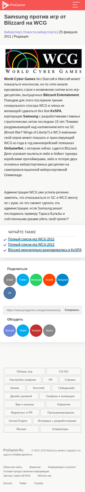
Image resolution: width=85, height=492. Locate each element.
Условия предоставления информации (26, 471)
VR (50, 379)
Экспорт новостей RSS (16, 475)
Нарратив (63, 404)
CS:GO (63, 371)
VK (9, 293)
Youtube (36, 330)
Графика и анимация (60, 396)
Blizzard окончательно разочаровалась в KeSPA (45, 250)
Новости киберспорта (40, 32)
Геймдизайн (66, 388)
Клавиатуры (60, 429)
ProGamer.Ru (13, 450)
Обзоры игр (24, 371)
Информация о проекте (62, 467)
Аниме (14, 388)
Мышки (21, 429)
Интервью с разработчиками (57, 420)
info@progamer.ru (22, 454)
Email (10, 279)
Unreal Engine (18, 420)
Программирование (60, 412)
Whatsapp (36, 279)
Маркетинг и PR (21, 412)
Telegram (62, 279)
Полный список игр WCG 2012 (31, 239)
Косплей (38, 388)
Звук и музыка (24, 404)
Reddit (49, 279)
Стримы (70, 379)
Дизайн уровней (21, 396)
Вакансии (35, 467)
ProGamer (17, 5)
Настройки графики (22, 379)
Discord (9, 330)
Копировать (70, 309)
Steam (49, 330)
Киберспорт (13, 32)
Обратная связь (12, 467)
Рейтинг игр (44, 475)
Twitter (23, 279)
